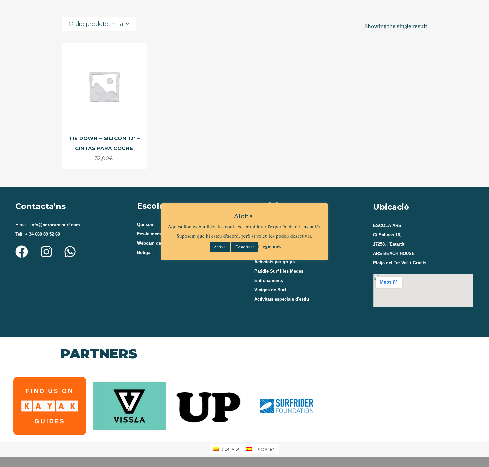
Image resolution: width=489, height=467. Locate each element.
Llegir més (269, 246)
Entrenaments (268, 280)
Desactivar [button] (244, 247)
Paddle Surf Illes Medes (278, 271)
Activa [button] (220, 247)
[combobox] (99, 24)
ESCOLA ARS (387, 225)
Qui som (146, 224)
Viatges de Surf (270, 289)
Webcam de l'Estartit (158, 243)
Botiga (143, 252)
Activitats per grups (274, 261)
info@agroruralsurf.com (54, 224)
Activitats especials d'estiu (281, 299)
